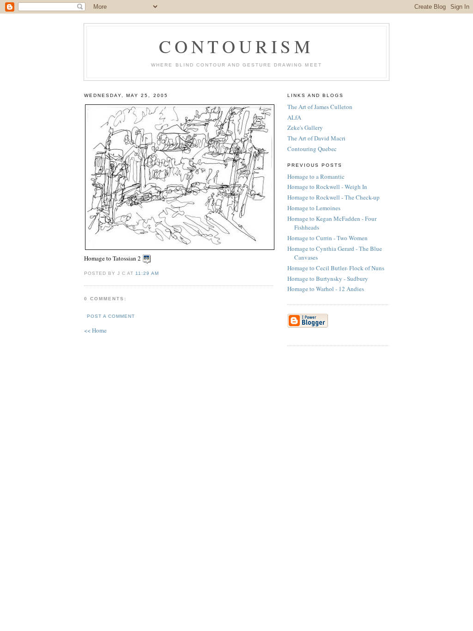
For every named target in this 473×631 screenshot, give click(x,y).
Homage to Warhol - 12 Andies (326, 289)
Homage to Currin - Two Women (328, 238)
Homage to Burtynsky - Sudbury (328, 278)
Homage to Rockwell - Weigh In (328, 186)
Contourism (236, 46)
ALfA (294, 117)
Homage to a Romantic (316, 176)
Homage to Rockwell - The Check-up (334, 197)
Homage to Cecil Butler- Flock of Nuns (336, 268)
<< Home (95, 330)
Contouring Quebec (312, 149)
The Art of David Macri (316, 138)
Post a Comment (111, 316)
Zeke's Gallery (305, 127)
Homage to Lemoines (314, 208)
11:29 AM (147, 273)
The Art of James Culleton (319, 107)
